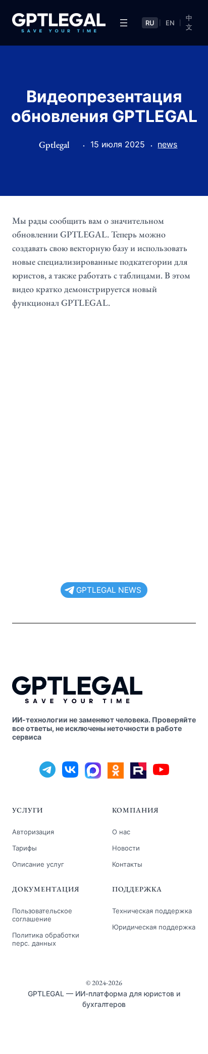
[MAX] (93, 770)
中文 (189, 22)
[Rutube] (138, 770)
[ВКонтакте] (70, 770)
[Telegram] (47, 770)
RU (149, 23)
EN (170, 23)
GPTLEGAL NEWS (108, 590)
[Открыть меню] (124, 23)
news (167, 144)
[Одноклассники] (116, 770)
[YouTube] (161, 770)
